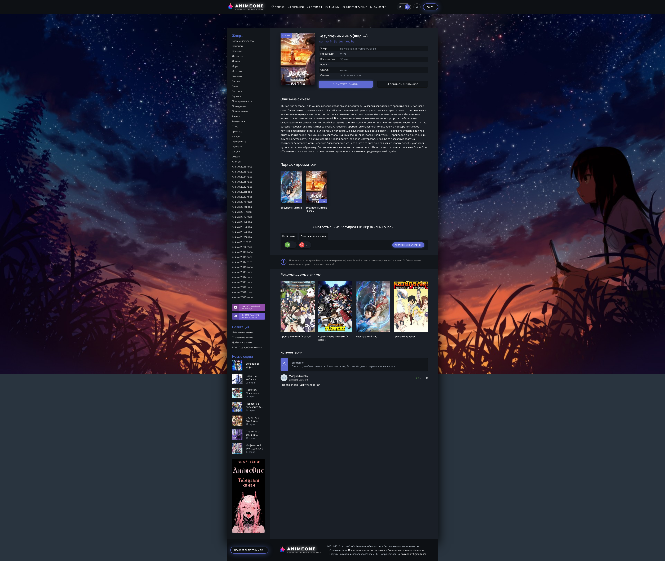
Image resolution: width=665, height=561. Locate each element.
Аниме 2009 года (242, 252)
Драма (236, 61)
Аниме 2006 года (242, 267)
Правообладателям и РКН (249, 550)
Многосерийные (356, 7)
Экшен (236, 156)
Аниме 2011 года (241, 242)
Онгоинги (298, 7)
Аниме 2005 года (242, 272)
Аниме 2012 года (242, 236)
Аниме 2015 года (242, 221)
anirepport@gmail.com (413, 553)
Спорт (235, 126)
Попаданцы (239, 106)
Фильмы (334, 7)
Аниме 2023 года (242, 181)
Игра (235, 66)
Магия (236, 81)
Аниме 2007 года (242, 262)
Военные (237, 51)
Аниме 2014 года (242, 226)
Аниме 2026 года (242, 166)
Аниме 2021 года (242, 191)
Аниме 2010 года (242, 247)
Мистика (237, 91)
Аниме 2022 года (242, 186)
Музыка (236, 96)
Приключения (240, 111)
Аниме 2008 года (242, 257)
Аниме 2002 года (242, 287)
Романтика (238, 121)
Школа (236, 151)
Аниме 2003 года (242, 282)
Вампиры (237, 46)
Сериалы (316, 7)
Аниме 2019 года (242, 201)
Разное (236, 116)
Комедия (237, 76)
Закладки (380, 7)
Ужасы (236, 136)
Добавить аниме (242, 342)
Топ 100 (280, 7)
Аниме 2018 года (242, 206)
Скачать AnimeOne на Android (251, 307)
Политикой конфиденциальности (406, 550)
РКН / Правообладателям (247, 347)
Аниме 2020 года (242, 196)
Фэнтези (237, 146)
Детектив (237, 56)
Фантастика (239, 141)
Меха (235, 86)
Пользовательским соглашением (366, 550)
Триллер (237, 131)
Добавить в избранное (404, 84)
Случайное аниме (242, 337)
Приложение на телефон (408, 245)
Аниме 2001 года (242, 292)
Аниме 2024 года (242, 176)
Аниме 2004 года (242, 277)
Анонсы (236, 161)
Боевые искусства (243, 41)
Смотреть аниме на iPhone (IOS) (250, 316)
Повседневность (242, 101)
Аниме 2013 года (242, 231)
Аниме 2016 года (242, 216)
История (237, 71)
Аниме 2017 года (242, 211)
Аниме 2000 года (242, 297)
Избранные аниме (242, 332)
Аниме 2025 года (242, 171)
